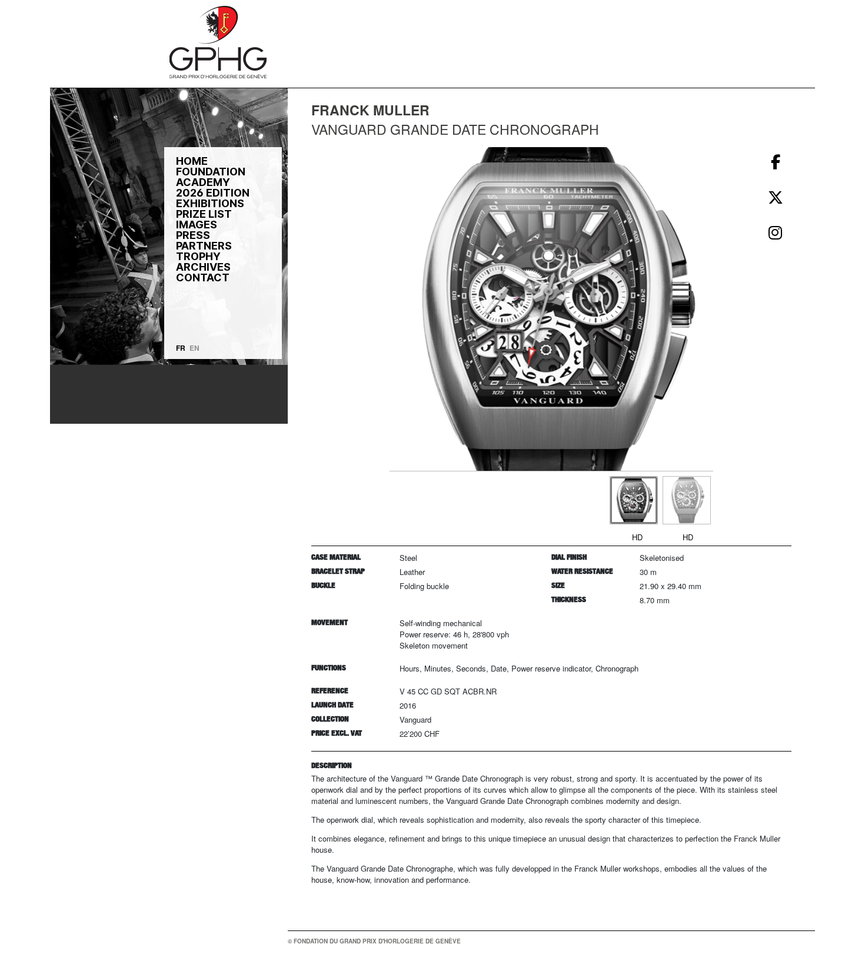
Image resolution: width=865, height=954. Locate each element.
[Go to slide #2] (686, 500)
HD (637, 537)
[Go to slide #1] (633, 500)
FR (180, 348)
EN (194, 348)
